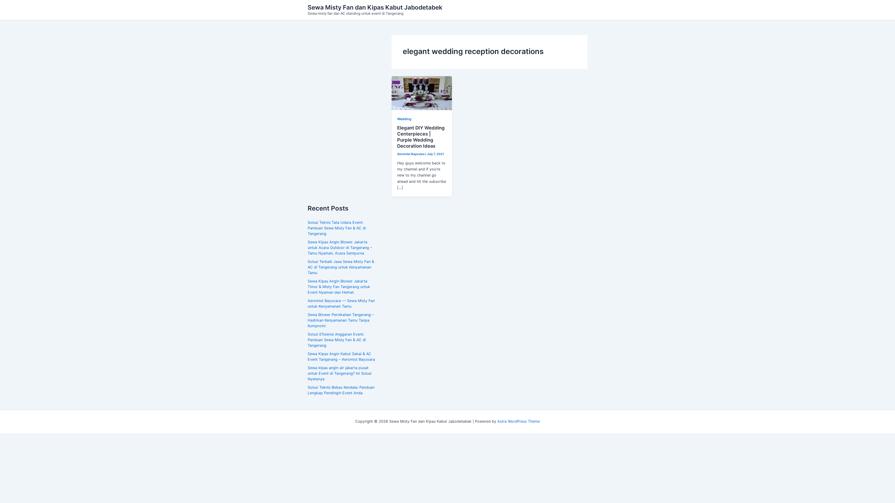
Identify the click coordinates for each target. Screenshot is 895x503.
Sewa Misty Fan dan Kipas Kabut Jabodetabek (375, 7)
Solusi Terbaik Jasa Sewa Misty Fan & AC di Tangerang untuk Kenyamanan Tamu (341, 267)
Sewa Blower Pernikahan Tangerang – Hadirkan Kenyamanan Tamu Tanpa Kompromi (341, 320)
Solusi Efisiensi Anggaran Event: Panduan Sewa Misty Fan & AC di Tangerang (337, 340)
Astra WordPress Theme (518, 421)
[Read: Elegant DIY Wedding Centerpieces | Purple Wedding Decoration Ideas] (422, 93)
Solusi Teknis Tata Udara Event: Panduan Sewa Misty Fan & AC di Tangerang (337, 228)
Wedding (404, 119)
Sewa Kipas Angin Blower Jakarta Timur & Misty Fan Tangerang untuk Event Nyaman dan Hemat (339, 287)
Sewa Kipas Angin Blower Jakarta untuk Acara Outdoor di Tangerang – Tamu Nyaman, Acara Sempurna (340, 247)
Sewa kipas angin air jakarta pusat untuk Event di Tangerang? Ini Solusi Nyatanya (340, 373)
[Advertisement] (343, 120)
